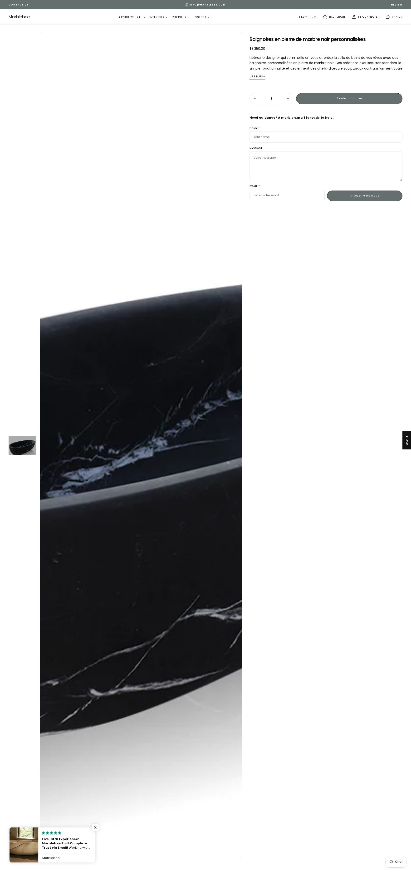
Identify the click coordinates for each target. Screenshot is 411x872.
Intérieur (157, 17)
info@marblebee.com (207, 4)
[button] (308, 17)
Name (253, 128)
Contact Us (19, 4)
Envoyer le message (364, 195)
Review (396, 4)
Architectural (130, 17)
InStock (200, 17)
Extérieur (179, 17)
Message (256, 148)
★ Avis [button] (407, 440)
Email (254, 186)
